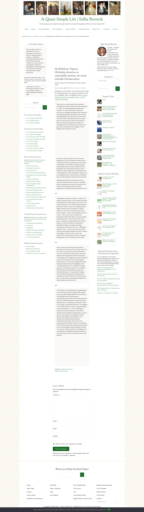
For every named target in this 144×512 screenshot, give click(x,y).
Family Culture (101, 492)
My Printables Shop (79, 485)
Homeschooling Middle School (35, 192)
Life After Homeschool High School (36, 197)
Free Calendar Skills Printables (35, 132)
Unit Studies (100, 495)
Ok (109, 509)
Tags (51, 492)
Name (55, 421)
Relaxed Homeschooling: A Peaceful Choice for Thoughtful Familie (34, 161)
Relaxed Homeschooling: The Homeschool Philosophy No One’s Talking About (106, 269)
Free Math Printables (32, 146)
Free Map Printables (32, 143)
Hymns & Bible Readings (33, 251)
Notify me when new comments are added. (68, 444)
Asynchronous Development (34, 223)
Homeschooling (44, 29)
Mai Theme (97, 506)
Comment (56, 395)
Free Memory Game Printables (35, 148)
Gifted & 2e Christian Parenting (35, 230)
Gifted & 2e (96, 29)
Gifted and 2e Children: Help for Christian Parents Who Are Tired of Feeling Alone (35, 219)
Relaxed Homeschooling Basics (35, 208)
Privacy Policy (31, 495)
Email (55, 428)
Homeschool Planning (33, 179)
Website (55, 436)
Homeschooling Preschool (34, 194)
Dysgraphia (30, 227)
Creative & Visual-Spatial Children (36, 172)
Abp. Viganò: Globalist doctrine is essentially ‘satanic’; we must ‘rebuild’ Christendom (71, 97)
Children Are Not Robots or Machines (107, 293)
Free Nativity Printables (33, 122)
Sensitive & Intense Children (35, 234)
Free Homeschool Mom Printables (36, 139)
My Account (77, 488)
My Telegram (54, 495)
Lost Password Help (79, 495)
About (33, 29)
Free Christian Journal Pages (35, 118)
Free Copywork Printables (34, 134)
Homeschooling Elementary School (36, 187)
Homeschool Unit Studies (34, 181)
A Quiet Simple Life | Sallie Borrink (72, 19)
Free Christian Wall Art (33, 120)
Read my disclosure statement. (78, 88)
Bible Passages (31, 246)
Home (29, 485)
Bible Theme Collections (33, 248)
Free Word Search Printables (35, 150)
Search (115, 29)
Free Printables (57, 29)
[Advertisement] (72, 52)
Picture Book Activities (33, 203)
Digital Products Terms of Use (82, 498)
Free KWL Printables (32, 141)
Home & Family (70, 29)
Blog (26, 29)
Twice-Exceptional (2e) (33, 237)
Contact (29, 492)
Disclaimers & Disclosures (35, 498)
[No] (142, 509)
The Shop (106, 29)
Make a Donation (55, 488)
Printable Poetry (31, 205)
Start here (109, 70)
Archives (99, 498)
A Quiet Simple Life (66, 506)
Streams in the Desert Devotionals (36, 253)
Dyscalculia (30, 225)
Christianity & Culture (66, 369)
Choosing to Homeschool (33, 168)
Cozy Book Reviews (32, 170)
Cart (74, 492)
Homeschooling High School (35, 190)
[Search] (82, 475)
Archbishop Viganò (62, 371)
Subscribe (53, 485)
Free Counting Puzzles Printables (36, 136)
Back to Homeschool (32, 166)
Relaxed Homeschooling (104, 485)
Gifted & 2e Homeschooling (34, 232)
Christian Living (84, 29)
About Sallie (30, 488)
